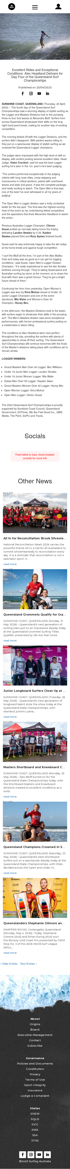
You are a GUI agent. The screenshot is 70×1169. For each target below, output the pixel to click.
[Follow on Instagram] (30, 93)
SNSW (35, 1113)
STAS (35, 1140)
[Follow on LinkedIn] (47, 93)
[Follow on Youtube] (39, 93)
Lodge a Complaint (35, 1095)
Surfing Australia (39, 1161)
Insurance (35, 1090)
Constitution (35, 1069)
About (35, 1018)
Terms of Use (35, 1079)
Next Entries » (28, 963)
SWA (35, 1129)
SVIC (35, 1124)
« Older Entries (9, 963)
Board (35, 1029)
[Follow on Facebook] (22, 93)
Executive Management (35, 1035)
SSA (35, 1135)
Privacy (35, 1074)
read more (10, 564)
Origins (35, 1024)
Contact (35, 1040)
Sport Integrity (35, 1085)
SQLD (35, 1119)
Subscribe (35, 1045)
